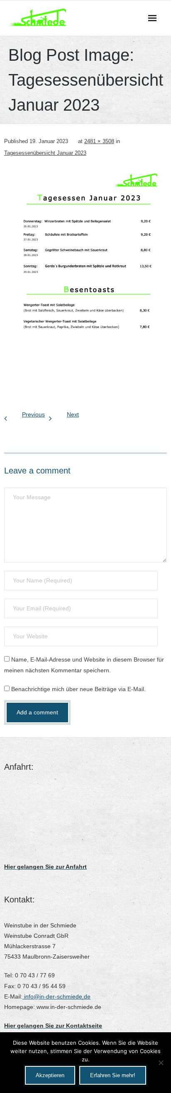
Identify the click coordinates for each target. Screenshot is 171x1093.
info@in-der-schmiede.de (56, 996)
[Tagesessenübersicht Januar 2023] (85, 277)
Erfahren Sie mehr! (112, 1075)
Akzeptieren (50, 1075)
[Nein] (160, 1062)
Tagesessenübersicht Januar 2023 (45, 153)
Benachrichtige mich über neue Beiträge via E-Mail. (78, 689)
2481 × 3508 (99, 141)
